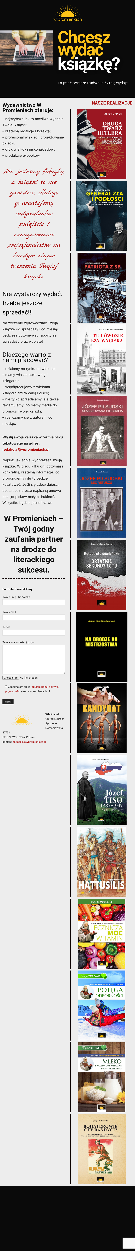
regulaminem (38, 686)
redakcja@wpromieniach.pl (25, 449)
